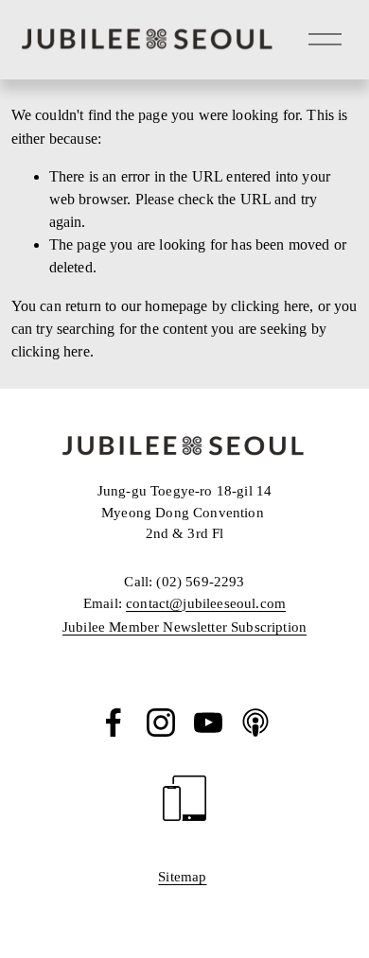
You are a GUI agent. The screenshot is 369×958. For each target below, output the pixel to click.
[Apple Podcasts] (255, 722)
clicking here (270, 306)
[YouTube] (208, 722)
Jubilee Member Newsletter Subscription (184, 627)
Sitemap (182, 876)
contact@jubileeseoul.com (206, 603)
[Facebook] (113, 722)
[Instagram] (161, 722)
